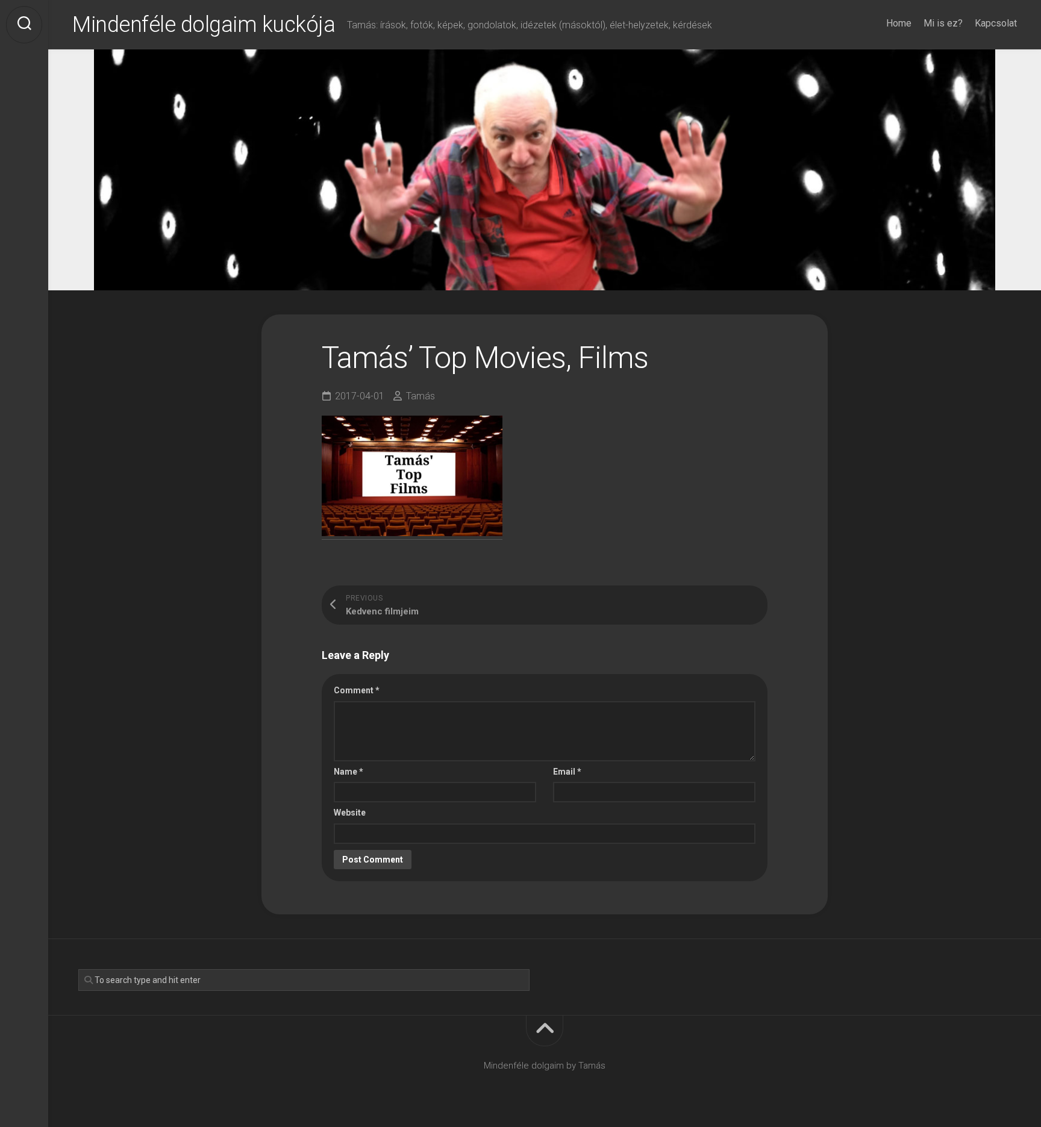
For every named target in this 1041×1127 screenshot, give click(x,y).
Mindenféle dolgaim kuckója (203, 24)
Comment (357, 690)
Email (567, 771)
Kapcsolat (996, 23)
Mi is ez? (943, 23)
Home (898, 23)
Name (348, 771)
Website (350, 812)
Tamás (420, 396)
